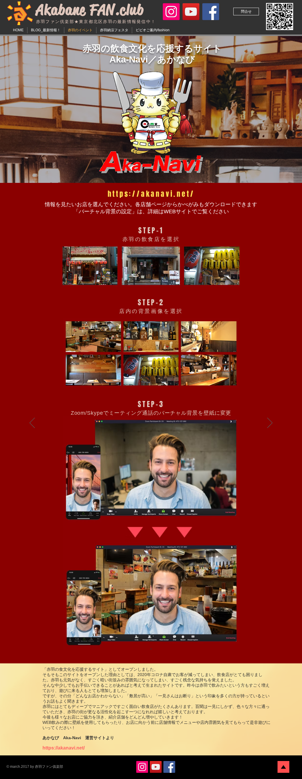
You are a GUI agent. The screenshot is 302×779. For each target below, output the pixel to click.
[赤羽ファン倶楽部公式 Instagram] (171, 11)
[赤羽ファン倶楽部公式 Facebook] (210, 11)
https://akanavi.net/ (63, 747)
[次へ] (270, 423)
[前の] (32, 423)
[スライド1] (151, 649)
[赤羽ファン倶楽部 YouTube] (191, 11)
